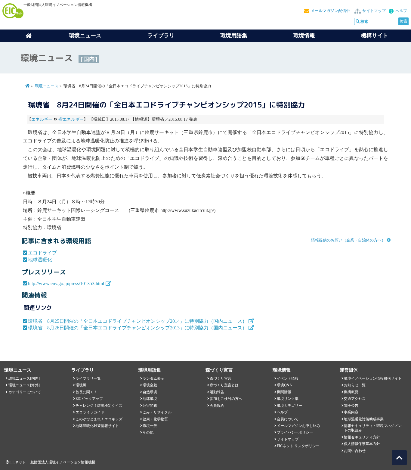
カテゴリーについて (24, 392)
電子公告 (351, 405)
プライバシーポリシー (295, 432)
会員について (287, 419)
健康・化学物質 (155, 419)
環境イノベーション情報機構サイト (373, 378)
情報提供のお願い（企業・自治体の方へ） (348, 240)
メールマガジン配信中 (330, 11)
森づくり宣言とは (224, 385)
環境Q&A (284, 385)
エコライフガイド (90, 412)
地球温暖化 (40, 259)
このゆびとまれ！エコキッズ (99, 419)
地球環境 (150, 399)
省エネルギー (71, 119)
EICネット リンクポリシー (298, 446)
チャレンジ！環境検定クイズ (99, 405)
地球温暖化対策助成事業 (364, 419)
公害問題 (150, 405)
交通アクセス (355, 399)
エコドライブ (42, 252)
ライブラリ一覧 (88, 378)
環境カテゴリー (289, 405)
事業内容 (351, 412)
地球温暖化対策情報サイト (97, 426)
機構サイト (374, 36)
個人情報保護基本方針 (362, 444)
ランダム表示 (153, 378)
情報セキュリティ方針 (362, 437)
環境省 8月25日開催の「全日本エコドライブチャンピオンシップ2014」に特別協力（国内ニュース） (137, 321)
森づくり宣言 (220, 378)
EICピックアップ (89, 399)
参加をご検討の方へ (226, 399)
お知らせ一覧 (355, 385)
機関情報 (284, 392)
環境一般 (150, 426)
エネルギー (41, 119)
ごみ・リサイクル (157, 412)
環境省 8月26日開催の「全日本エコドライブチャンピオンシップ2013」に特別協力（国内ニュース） (137, 327)
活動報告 (217, 392)
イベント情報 (287, 378)
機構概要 (351, 392)
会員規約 (217, 405)
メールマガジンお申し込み (298, 426)
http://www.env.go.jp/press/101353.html (66, 283)
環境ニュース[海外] (24, 385)
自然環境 (150, 392)
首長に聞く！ (86, 392)
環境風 (81, 385)
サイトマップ (374, 11)
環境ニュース (46, 86)
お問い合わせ (355, 451)
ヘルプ (401, 11)
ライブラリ (161, 36)
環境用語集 (233, 36)
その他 (148, 432)
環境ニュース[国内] (24, 378)
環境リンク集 (287, 399)
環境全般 (150, 385)
